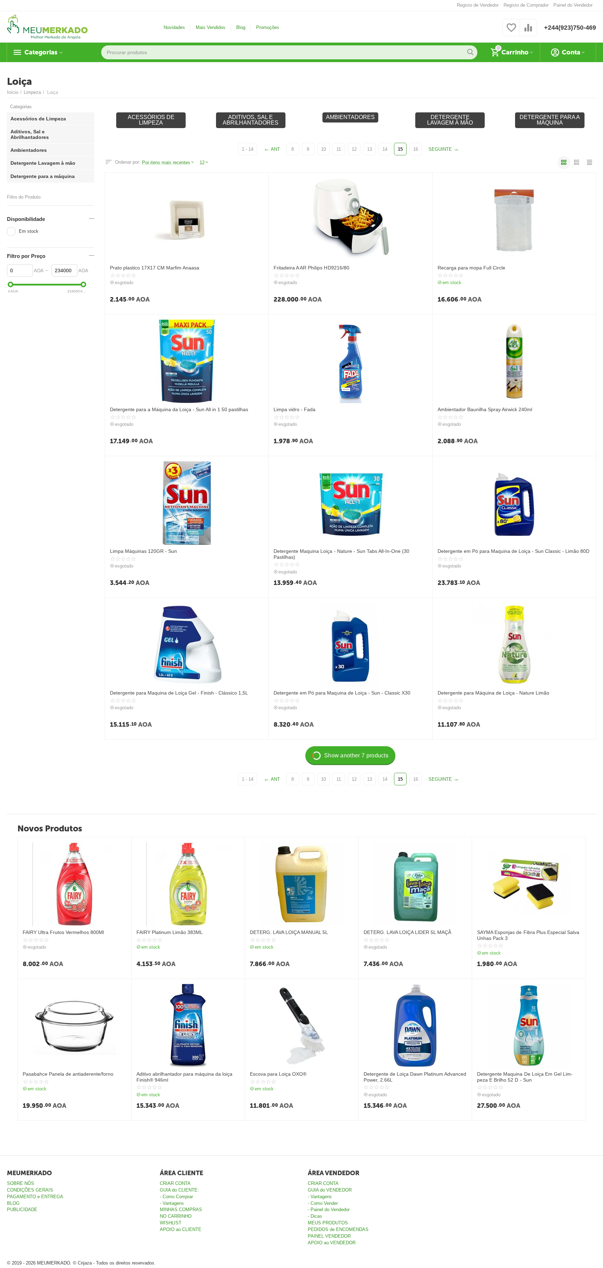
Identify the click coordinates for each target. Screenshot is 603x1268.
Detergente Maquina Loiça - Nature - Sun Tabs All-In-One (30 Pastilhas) (341, 554)
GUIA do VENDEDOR (330, 1190)
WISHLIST (170, 1222)
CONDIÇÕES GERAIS (30, 1190)
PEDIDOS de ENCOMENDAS (338, 1229)
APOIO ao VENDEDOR (332, 1242)
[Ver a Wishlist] (511, 31)
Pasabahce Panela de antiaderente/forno (68, 1074)
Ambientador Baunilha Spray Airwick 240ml (485, 409)
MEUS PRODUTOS (328, 1222)
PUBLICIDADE (22, 1209)
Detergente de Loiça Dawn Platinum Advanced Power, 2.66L (415, 1077)
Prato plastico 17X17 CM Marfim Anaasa (154, 267)
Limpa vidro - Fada (294, 409)
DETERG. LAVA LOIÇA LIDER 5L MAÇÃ (407, 932)
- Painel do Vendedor (329, 1209)
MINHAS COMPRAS (181, 1209)
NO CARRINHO (176, 1216)
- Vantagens (172, 1203)
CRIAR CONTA (175, 1183)
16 (415, 149)
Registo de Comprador (526, 5)
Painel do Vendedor (573, 5)
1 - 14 (247, 149)
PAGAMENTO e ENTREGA (35, 1196)
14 (384, 149)
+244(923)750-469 (570, 27)
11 (338, 149)
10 (323, 149)
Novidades (174, 27)
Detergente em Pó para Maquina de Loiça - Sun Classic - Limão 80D (513, 551)
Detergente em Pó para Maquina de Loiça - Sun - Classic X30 (342, 693)
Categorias (40, 52)
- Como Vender (323, 1203)
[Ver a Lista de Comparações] (528, 31)
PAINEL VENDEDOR (329, 1236)
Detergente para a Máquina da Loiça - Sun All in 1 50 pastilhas (179, 409)
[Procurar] (470, 52)
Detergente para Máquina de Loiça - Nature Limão (493, 693)
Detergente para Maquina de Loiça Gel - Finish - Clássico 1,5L (179, 693)
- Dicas (315, 1216)
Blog (240, 27)
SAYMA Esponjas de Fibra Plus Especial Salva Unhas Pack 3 (528, 935)
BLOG (13, 1203)
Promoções (267, 27)
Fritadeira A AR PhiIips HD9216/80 (311, 267)
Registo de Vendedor (478, 5)
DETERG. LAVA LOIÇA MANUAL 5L (289, 932)
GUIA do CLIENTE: (179, 1190)
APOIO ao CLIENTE (180, 1229)
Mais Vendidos (210, 27)
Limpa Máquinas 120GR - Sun (143, 551)
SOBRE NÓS (20, 1183)
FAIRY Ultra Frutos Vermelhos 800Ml (63, 932)
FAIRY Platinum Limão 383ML (169, 932)
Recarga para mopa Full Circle (471, 267)
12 (354, 149)
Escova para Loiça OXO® (278, 1074)
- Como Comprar (176, 1196)
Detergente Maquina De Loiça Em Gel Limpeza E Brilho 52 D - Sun (524, 1077)
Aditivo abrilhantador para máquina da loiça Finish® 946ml (184, 1077)
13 (369, 149)
